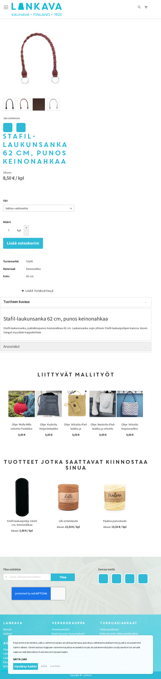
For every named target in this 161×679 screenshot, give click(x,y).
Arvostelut (11, 346)
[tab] (75, 302)
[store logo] (37, 9)
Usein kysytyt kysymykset (68, 633)
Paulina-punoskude (115, 521)
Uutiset (7, 633)
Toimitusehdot (61, 629)
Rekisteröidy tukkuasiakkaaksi (119, 633)
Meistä (7, 629)
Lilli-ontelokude (68, 521)
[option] (9, 104)
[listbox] (38, 105)
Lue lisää (55, 665)
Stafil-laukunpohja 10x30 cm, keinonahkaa (22, 523)
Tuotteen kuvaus (16, 301)
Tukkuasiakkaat (109, 629)
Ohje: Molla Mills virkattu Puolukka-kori (21, 429)
